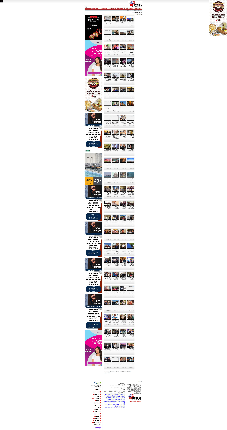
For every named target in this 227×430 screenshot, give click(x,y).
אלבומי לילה (120, 387)
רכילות (140, 10)
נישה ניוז (124, 396)
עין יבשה (123, 400)
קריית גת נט (108, 407)
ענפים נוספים (117, 390)
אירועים (131, 10)
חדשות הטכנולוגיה (120, 396)
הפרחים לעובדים (123, 277)
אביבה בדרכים (100, 8)
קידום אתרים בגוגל (122, 393)
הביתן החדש (108, 135)
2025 (106, 372)
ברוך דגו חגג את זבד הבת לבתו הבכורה (115, 150)
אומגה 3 (109, 404)
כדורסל (121, 390)
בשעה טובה (124, 320)
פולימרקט (111, 400)
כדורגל (124, 390)
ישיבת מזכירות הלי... (123, 194)
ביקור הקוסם (131, 220)
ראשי (141, 8)
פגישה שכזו (116, 50)
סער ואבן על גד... (108, 336)
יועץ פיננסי (123, 401)
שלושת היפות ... (131, 279)
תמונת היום (116, 387)
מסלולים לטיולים (122, 397)
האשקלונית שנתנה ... (115, 123)
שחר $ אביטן (116, 21)
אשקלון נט (140, 14)
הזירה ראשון (110, 405)
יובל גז (121, 404)
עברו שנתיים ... (108, 208)
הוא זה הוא (117, 277)
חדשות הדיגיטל (107, 393)
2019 (123, 371)
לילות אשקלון (136, 10)
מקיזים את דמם (123, 291)
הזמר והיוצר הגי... (108, 308)
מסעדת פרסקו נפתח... (115, 222)
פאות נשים (119, 405)
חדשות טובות (120, 398)
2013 (110, 371)
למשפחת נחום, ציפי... (131, 80)
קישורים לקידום (115, 401)
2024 (104, 372)
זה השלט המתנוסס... (107, 251)
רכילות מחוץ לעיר (126, 10)
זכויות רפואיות (112, 404)
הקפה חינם (124, 234)
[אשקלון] (135, 7)
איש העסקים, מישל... (123, 151)
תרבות (113, 8)
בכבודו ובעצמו (116, 92)
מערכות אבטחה (117, 406)
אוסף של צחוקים (123, 178)
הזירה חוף (113, 405)
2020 (125, 371)
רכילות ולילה (135, 14)
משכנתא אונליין (107, 401)
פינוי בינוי (115, 396)
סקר (117, 8)
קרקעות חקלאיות (117, 407)
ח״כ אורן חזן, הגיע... (123, 52)
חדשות (137, 8)
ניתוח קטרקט (113, 395)
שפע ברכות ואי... (108, 80)
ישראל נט (123, 404)
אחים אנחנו (124, 362)
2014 (113, 371)
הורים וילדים (123, 398)
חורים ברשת (119, 394)
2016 (117, 371)
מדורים (124, 391)
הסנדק (125, 121)
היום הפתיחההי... (116, 322)
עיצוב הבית (118, 395)
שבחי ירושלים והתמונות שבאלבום (131, 136)
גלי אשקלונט (93, 8)
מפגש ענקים (108, 220)
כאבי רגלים (108, 400)
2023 (131, 371)
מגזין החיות (115, 394)
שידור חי (133, 8)
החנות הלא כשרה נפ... (107, 151)
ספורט (120, 8)
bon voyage (131, 334)
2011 (106, 371)
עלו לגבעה (109, 362)
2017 (119, 371)
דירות (122, 400)
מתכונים (106, 397)
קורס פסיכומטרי (110, 397)
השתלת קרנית (113, 399)
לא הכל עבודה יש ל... (123, 350)
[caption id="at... (123, 208)
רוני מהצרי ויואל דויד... (115, 336)
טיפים (116, 395)
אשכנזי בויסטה (108, 348)
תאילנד (116, 399)
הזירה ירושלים (122, 406)
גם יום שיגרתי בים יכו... (107, 180)
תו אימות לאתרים (110, 394)
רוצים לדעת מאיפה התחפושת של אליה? (123, 79)
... (110, 110)
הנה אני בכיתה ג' (115, 234)
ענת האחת (109, 8)
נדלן (122, 384)
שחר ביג (124, 163)
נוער (121, 391)
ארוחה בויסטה (123, 249)
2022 (129, 371)
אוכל (124, 384)
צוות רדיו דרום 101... (115, 293)
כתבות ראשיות (108, 390)
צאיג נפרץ (109, 121)
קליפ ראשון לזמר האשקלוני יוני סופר (107, 108)
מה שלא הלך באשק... (131, 194)
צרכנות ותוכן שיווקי (122, 383)
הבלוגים (112, 390)
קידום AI (106, 394)
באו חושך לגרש (123, 92)
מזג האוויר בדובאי (119, 400)
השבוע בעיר (127, 8)
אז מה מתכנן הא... (116, 194)
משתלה (116, 405)
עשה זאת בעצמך (116, 393)
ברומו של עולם (131, 163)
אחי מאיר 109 (131, 249)
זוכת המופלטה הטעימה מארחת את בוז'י (115, 250)
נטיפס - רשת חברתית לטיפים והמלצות (135, 401)
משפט (119, 385)
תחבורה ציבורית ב (120, 392)
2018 (121, 371)
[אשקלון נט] (140, 381)
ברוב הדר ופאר (131, 234)
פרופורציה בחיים (115, 64)
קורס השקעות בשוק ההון (113, 398)
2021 (127, 371)
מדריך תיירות (112, 393)
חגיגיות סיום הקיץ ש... (107, 52)
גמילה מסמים (120, 401)
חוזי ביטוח (114, 400)
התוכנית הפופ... (131, 265)
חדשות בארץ (116, 390)
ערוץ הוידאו (121, 390)
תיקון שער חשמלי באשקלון (121, 399)
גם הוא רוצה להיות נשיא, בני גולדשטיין (108, 321)
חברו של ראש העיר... (108, 194)
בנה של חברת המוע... (123, 109)
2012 (108, 371)
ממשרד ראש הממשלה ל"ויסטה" (116, 264)
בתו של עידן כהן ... (116, 80)
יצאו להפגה (132, 206)
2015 (115, 371)
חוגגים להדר (108, 263)
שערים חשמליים (122, 395)
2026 (108, 372)
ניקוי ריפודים (119, 405)
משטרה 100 (123, 385)
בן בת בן (117, 206)
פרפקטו (111, 401)
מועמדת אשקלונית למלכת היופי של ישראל (131, 150)
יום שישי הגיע (131, 348)
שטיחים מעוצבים (116, 404)
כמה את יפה (132, 320)
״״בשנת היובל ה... (108, 23)
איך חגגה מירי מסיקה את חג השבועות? (131, 51)
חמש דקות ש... (132, 180)
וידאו (123, 8)
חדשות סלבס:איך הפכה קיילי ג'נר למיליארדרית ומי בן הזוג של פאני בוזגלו (131, 23)
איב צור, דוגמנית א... (115, 350)
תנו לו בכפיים (131, 291)
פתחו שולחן (124, 334)
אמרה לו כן (109, 291)
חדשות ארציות (112, 385)
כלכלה (116, 385)
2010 (104, 371)
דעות (124, 390)
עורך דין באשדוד (112, 407)
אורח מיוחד (124, 263)
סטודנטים (122, 405)
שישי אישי (115, 391)
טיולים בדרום (118, 397)
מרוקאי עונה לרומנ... (116, 180)
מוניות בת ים (123, 405)
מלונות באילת (123, 394)
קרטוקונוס (109, 395)
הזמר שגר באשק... (123, 23)
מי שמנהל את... (131, 94)
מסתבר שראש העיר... (131, 308)
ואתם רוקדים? (108, 277)
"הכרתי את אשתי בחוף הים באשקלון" (123, 136)
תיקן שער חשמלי (122, 407)
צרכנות (119, 384)
